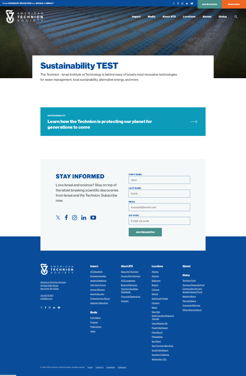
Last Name (135, 188)
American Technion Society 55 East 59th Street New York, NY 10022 (53, 285)
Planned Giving (189, 301)
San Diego (156, 341)
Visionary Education (99, 303)
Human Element (97, 289)
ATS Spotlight (96, 271)
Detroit (155, 294)
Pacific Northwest (160, 328)
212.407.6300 (46, 295)
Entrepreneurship (98, 276)
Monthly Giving (189, 296)
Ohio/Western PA (160, 323)
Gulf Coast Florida (160, 298)
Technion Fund (189, 280)
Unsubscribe (110, 367)
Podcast (94, 322)
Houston (155, 303)
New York (156, 312)
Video (92, 331)
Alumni (207, 16)
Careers (124, 301)
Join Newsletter (209, 4)
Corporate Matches (191, 305)
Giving (223, 16)
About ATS (169, 16)
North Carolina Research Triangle (163, 317)
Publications (95, 326)
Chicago (155, 289)
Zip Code (134, 215)
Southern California (160, 354)
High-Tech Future (98, 285)
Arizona (155, 276)
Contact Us (99, 367)
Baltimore (156, 280)
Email (132, 202)
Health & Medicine (98, 280)
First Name (135, 174)
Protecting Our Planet (100, 298)
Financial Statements (130, 296)
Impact (136, 16)
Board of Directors (129, 285)
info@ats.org (46, 298)
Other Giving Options (192, 310)
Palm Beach (157, 332)
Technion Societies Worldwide (129, 291)
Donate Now (234, 4)
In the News (95, 317)
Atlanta (155, 271)
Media (151, 16)
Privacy (90, 367)
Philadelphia (157, 336)
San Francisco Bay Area (162, 345)
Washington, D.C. (159, 359)
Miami (154, 307)
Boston (155, 285)
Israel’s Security (97, 294)
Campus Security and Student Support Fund (192, 290)
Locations (189, 16)
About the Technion (129, 271)
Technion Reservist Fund (193, 285)
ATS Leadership (128, 280)
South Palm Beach (160, 350)
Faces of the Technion (130, 276)
